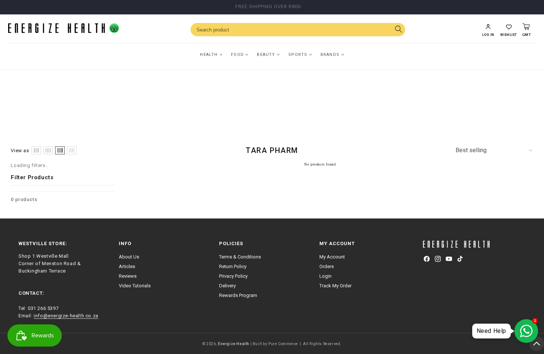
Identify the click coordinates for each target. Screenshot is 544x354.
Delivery (227, 285)
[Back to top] (536, 343)
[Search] (398, 30)
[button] (508, 29)
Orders (326, 266)
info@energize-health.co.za (66, 315)
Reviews (128, 276)
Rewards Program (238, 295)
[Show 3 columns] (36, 150)
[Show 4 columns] (48, 150)
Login (325, 276)
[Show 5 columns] (60, 150)
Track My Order (335, 285)
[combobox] (298, 29)
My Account (332, 257)
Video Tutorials (135, 285)
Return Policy (232, 266)
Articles (127, 266)
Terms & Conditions (240, 257)
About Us (129, 257)
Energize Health (233, 344)
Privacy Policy (233, 276)
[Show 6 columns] (72, 150)
